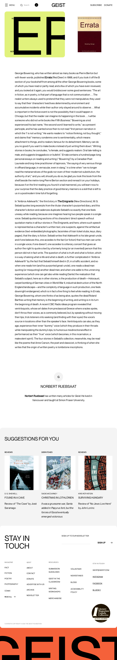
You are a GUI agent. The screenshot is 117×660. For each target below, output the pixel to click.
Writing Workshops (54, 590)
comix (7, 591)
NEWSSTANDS (77, 575)
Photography (11, 584)
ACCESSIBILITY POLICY (77, 590)
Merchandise (55, 598)
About (30, 568)
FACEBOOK (97, 583)
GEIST (29, 562)
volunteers (77, 562)
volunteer (76, 569)
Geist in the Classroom (54, 580)
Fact (7, 567)
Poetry (8, 578)
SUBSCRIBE (96, 5)
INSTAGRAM (98, 577)
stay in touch (99, 563)
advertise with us (35, 584)
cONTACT (31, 573)
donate (30, 579)
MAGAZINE (9, 562)
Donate (108, 5)
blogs (74, 582)
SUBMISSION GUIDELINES (54, 570)
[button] (11, 5)
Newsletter (33, 595)
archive (30, 590)
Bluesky (97, 590)
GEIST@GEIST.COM (101, 570)
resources (53, 562)
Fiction (8, 573)
